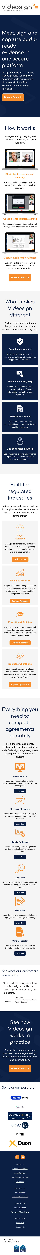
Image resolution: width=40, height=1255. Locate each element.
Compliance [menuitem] (20, 1203)
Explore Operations (20, 684)
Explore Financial (20, 601)
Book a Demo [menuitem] (20, 1218)
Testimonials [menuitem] (20, 1193)
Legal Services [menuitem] (20, 1173)
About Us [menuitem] (20, 1164)
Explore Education (20, 643)
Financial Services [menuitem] (20, 1169)
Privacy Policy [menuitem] (20, 1208)
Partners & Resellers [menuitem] (20, 1197)
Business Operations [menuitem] (20, 1177)
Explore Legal (20, 559)
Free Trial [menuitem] (20, 1223)
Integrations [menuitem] (20, 1188)
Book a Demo (11, 97)
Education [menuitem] (20, 1182)
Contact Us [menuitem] (20, 1227)
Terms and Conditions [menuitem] (20, 1212)
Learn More (20, 791)
